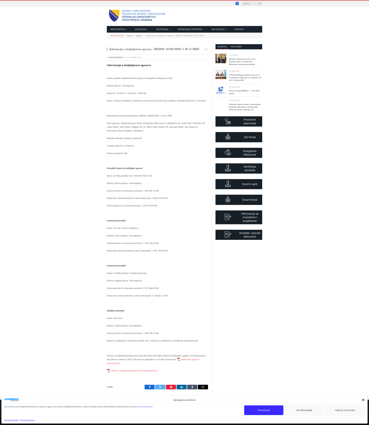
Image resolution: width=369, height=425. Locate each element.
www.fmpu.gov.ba (189, 359)
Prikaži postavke (345, 410)
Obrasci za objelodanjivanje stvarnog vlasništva (134, 370)
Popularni (236, 46)
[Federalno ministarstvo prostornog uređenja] (137, 16)
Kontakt (239, 29)
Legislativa (140, 29)
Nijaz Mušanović (116, 57)
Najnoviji (222, 46)
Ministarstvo (117, 29)
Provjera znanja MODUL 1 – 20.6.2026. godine (244, 92)
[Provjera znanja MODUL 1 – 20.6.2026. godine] (220, 90)
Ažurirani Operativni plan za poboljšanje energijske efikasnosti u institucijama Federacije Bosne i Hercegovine (245, 107)
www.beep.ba (113, 363)
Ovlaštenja (162, 29)
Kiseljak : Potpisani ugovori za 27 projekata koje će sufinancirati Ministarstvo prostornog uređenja (242, 62)
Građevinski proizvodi (190, 29)
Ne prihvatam (304, 410)
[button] (363, 399)
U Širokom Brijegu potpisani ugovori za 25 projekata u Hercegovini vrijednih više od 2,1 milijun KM (245, 77)
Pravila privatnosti (145, 406)
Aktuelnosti (218, 29)
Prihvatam (264, 410)
